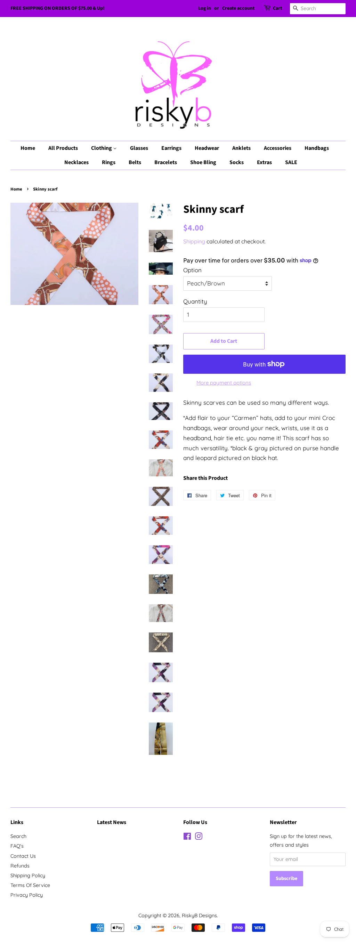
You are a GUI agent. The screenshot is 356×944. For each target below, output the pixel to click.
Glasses (139, 148)
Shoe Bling (203, 162)
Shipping (194, 241)
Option (192, 270)
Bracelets (165, 162)
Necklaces (76, 162)
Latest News (111, 822)
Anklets (241, 148)
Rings (108, 162)
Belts (135, 162)
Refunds (20, 866)
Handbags (317, 148)
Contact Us (23, 856)
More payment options (223, 382)
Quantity (195, 301)
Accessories (277, 148)
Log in (204, 8)
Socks (236, 162)
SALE (291, 162)
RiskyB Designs (199, 915)
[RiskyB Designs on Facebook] (187, 837)
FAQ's (17, 846)
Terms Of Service (30, 885)
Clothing (102, 148)
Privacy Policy (26, 895)
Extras (264, 162)
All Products (63, 148)
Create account (238, 8)
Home (28, 148)
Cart (277, 8)
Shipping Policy (27, 875)
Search (18, 836)
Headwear (207, 148)
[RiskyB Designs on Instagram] (198, 837)
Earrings (171, 148)
